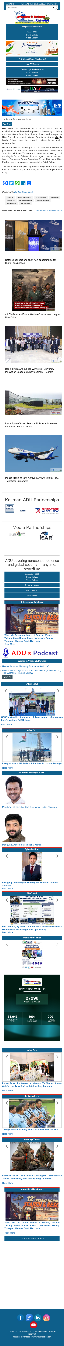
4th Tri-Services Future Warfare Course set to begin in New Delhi (33, 316)
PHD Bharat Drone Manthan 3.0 (32, 58)
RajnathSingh (25, 203)
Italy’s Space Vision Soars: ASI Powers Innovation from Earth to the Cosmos (31, 425)
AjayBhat (10, 197)
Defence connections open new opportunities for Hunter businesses (30, 261)
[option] (17, 511)
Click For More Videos (32, 1238)
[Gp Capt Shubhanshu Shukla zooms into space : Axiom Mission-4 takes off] (32, 1159)
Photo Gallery (32, 34)
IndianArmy (54, 197)
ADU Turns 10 (32, 590)
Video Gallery (32, 37)
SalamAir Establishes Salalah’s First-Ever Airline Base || (32, 3)
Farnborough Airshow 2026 (32, 69)
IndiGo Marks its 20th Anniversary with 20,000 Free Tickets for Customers (32, 479)
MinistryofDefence (43, 200)
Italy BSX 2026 (32, 64)
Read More (9, 641)
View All (7, 673)
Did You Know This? (23, 191)
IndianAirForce (41, 197)
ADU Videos (32, 595)
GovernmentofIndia (24, 197)
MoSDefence (11, 203)
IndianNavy (11, 200)
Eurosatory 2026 (32, 573)
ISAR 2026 (32, 31)
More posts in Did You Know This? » (49, 211)
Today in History (32, 585)
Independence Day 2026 (32, 26)
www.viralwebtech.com (42, 1336)
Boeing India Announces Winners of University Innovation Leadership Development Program (29, 370)
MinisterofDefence (25, 200)
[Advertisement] (32, 1273)
